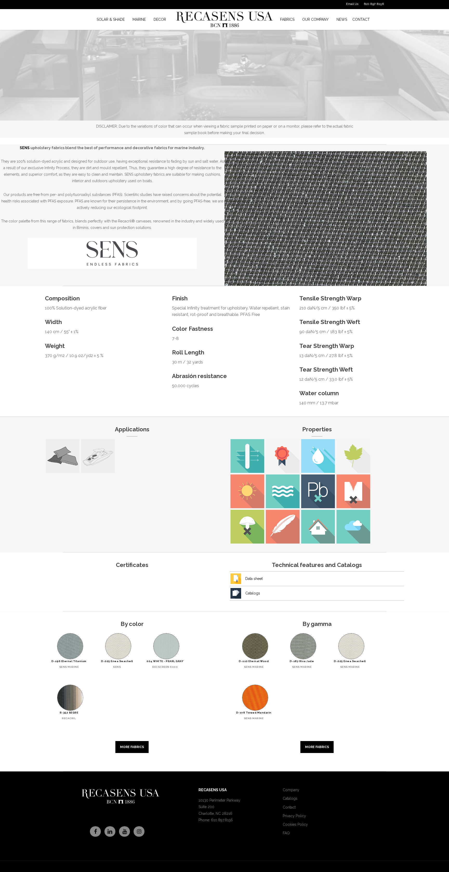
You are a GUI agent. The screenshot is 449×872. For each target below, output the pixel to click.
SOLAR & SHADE (111, 19)
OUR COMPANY (315, 19)
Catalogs (252, 593)
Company (291, 790)
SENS (25, 148)
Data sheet (254, 579)
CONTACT (361, 19)
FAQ (286, 833)
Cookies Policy (295, 824)
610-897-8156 (374, 4)
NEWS (341, 19)
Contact (289, 807)
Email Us (352, 4)
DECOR (160, 19)
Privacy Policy (294, 816)
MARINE (139, 19)
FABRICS (287, 19)
